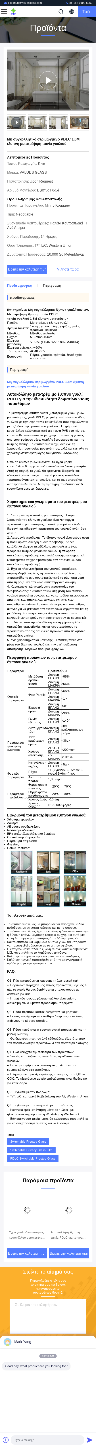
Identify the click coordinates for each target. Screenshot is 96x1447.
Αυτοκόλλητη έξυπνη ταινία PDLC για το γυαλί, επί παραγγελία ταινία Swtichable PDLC (68, 1235)
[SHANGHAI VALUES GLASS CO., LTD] (19, 11)
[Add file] (6, 1440)
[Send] (89, 1440)
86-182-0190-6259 (80, 2)
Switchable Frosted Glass (28, 1141)
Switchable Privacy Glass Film (31, 1150)
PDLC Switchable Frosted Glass (32, 1158)
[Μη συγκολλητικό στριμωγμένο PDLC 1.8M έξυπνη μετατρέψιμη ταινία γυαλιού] (48, 80)
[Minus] (89, 1342)
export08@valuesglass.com (25, 2)
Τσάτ (87, 11)
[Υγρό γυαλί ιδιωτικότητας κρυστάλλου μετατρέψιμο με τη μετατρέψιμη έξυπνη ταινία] (27, 1210)
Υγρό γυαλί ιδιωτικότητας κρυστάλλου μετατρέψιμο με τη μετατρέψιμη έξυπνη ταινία (27, 1235)
